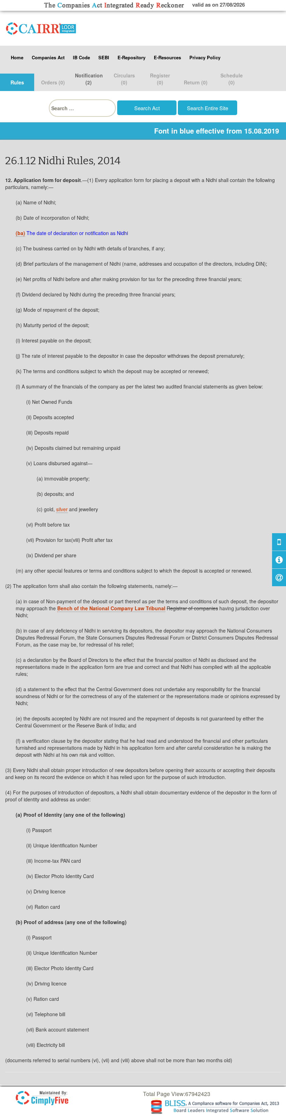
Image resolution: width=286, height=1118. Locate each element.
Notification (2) (89, 79)
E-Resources (167, 57)
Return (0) (196, 82)
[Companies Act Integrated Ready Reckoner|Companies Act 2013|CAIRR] (41, 27)
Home (17, 57)
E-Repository (131, 57)
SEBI (103, 57)
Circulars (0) (124, 79)
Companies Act (48, 57)
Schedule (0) (231, 79)
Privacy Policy (204, 57)
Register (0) (160, 79)
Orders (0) (53, 82)
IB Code (81, 57)
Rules (17, 82)
